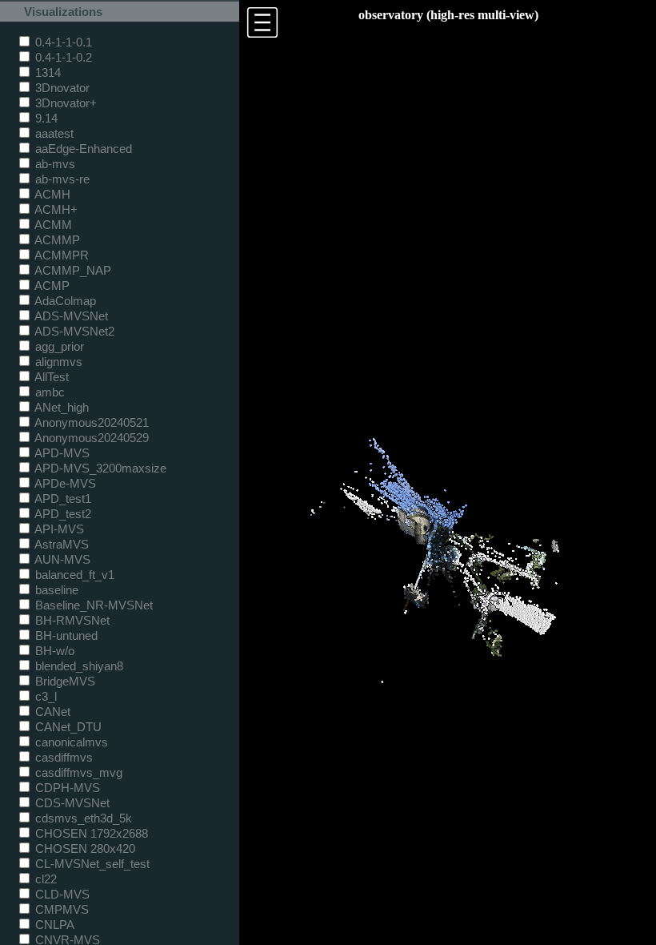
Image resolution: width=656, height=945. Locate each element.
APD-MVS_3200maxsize (99, 468)
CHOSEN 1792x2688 (90, 833)
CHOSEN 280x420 (83, 848)
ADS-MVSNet (70, 316)
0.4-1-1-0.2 (62, 57)
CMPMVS (60, 909)
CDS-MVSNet (71, 803)
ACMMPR (60, 255)
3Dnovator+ (64, 103)
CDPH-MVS (66, 787)
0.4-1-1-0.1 (62, 42)
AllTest (50, 377)
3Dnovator (61, 87)
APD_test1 (61, 498)
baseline (55, 590)
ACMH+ (55, 209)
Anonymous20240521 (90, 422)
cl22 (44, 879)
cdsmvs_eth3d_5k (82, 818)
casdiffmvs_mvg (77, 772)
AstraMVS (60, 544)
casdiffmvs (62, 757)
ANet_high (60, 407)
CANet (51, 711)
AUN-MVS (61, 559)
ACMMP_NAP (71, 270)
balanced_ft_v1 (73, 574)
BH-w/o (53, 650)
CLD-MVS (61, 894)
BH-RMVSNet (71, 620)
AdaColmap (64, 301)
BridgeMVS (63, 681)
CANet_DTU (67, 727)
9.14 (45, 118)
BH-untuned (65, 635)
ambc (48, 392)
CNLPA (53, 924)
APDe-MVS (64, 483)
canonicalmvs (70, 742)
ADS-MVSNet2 (73, 331)
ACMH (51, 194)
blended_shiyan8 (77, 666)
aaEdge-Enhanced (82, 148)
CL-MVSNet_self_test (91, 864)
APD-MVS (61, 453)
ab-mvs (53, 164)
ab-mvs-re (61, 179)
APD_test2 (61, 514)
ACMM (52, 224)
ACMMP (56, 240)
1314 (46, 72)
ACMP (51, 285)
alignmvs (57, 361)
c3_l (44, 696)
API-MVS (58, 529)
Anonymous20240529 (90, 437)
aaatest (53, 133)
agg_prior (58, 346)
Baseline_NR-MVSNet (92, 605)
